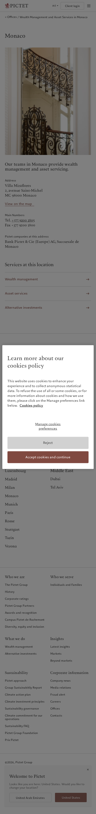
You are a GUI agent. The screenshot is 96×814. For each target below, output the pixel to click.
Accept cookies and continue (47, 457)
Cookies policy (31, 405)
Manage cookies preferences (48, 426)
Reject (48, 442)
